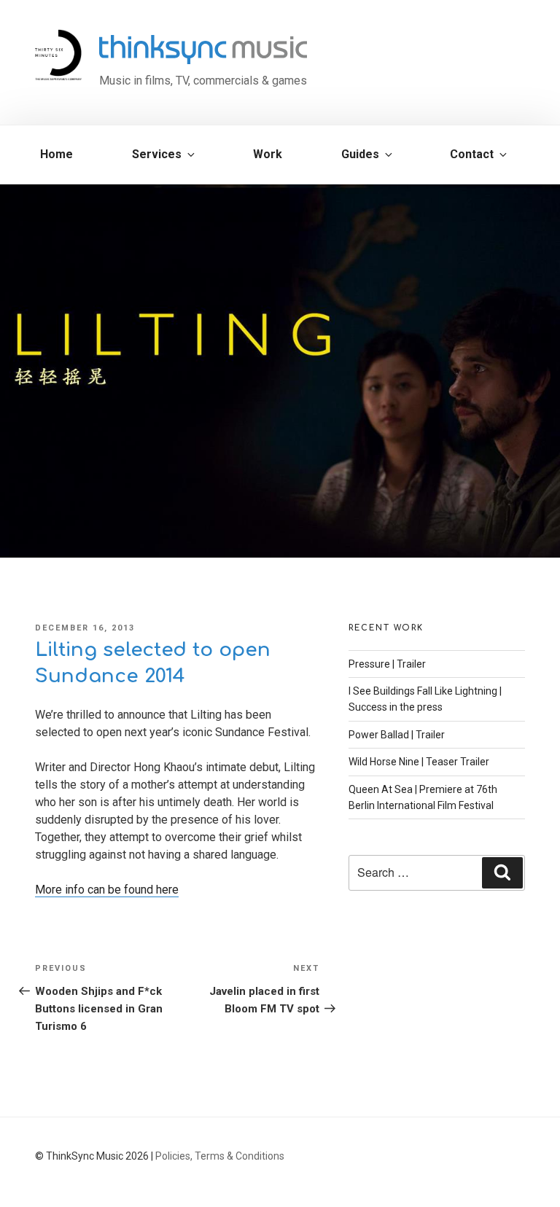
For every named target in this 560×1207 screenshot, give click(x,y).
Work (267, 154)
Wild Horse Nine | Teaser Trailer (419, 761)
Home (56, 154)
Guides (360, 154)
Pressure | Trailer (387, 664)
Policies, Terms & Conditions (219, 1156)
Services (157, 154)
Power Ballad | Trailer (397, 735)
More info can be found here (107, 890)
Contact (472, 154)
